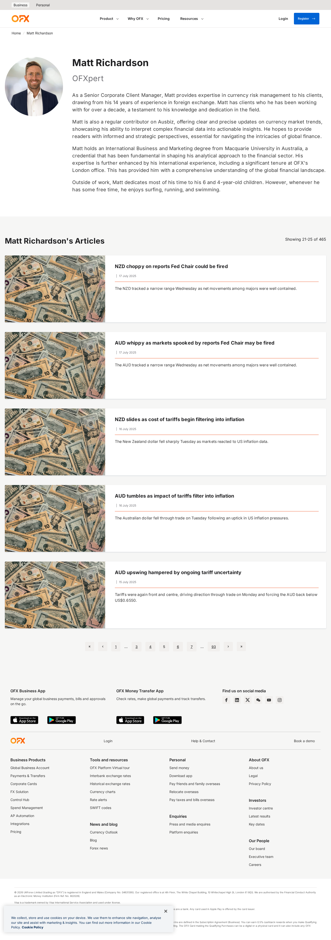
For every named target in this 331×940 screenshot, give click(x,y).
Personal (43, 5)
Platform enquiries (183, 832)
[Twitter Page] (248, 700)
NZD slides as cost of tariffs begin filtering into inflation (179, 419)
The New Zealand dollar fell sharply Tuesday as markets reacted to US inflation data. (191, 441)
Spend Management (26, 808)
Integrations (19, 824)
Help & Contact (203, 741)
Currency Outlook (104, 832)
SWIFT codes (100, 808)
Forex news (99, 848)
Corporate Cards (23, 784)
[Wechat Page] (258, 700)
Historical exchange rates (110, 784)
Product (106, 18)
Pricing (164, 18)
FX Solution (19, 792)
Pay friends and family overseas (194, 784)
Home (16, 33)
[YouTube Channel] (269, 700)
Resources (189, 18)
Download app (180, 776)
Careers (255, 865)
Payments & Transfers (27, 776)
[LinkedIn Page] (237, 700)
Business (20, 5)
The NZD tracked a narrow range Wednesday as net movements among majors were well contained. (206, 288)
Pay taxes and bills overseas (191, 800)
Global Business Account (29, 768)
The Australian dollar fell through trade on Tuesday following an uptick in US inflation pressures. (202, 518)
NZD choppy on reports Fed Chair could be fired (171, 266)
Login (108, 741)
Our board (257, 849)
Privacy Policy (260, 784)
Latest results (259, 816)
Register (303, 18)
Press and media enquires (189, 824)
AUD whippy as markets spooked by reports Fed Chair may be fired (195, 343)
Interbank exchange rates (110, 776)
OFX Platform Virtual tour (110, 768)
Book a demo (304, 741)
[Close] (165, 911)
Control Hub (19, 800)
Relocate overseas (183, 792)
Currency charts (102, 792)
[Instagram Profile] (280, 700)
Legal (253, 776)
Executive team (261, 857)
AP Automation (22, 816)
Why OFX (135, 18)
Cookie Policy (32, 927)
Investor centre (261, 808)
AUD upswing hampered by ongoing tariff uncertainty (178, 572)
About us (256, 768)
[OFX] (20, 18)
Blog (93, 840)
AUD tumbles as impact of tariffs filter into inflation (174, 496)
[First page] (89, 646)
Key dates (257, 824)
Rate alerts (98, 800)
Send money (179, 768)
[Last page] (241, 646)
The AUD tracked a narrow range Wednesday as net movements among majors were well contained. (206, 365)
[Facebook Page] (226, 700)
